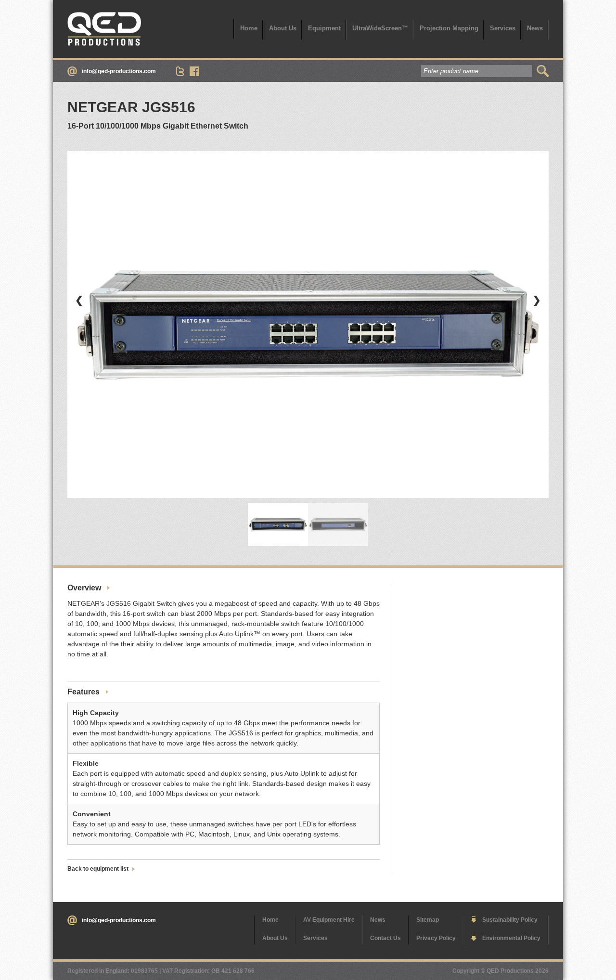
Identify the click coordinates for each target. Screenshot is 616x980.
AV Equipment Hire (329, 919)
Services (502, 28)
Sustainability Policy (510, 919)
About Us (282, 28)
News (535, 28)
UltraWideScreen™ (380, 28)
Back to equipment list (97, 868)
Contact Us (385, 938)
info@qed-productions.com (119, 71)
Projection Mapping (449, 28)
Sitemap (427, 919)
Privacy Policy (436, 938)
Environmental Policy (511, 938)
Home (248, 28)
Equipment (324, 28)
